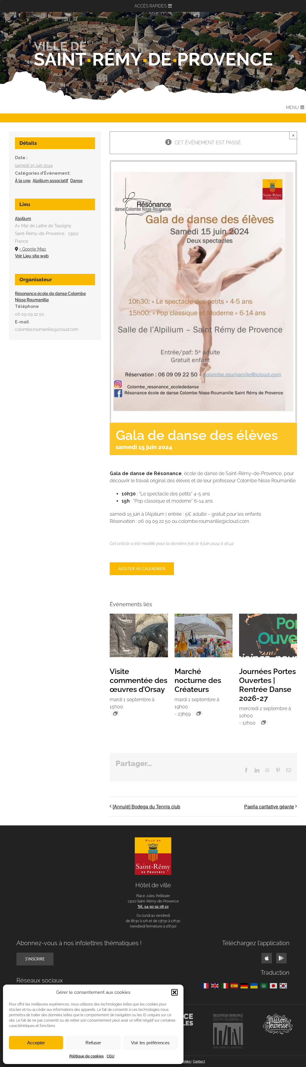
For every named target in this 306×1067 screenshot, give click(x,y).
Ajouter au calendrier (141, 568)
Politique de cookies (86, 1056)
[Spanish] (236, 985)
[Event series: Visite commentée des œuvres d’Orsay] (115, 713)
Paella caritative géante (269, 806)
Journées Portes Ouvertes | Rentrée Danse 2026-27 (267, 685)
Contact (199, 1061)
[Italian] (226, 985)
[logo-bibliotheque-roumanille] (228, 1016)
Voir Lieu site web (32, 256)
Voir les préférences (150, 1042)
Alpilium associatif (50, 180)
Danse (76, 180)
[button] (175, 992)
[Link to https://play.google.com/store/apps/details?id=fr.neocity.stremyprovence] (281, 958)
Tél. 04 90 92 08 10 (153, 907)
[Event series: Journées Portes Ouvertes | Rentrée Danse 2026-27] (263, 722)
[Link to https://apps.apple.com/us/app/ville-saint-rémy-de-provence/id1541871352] (266, 958)
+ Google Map (32, 249)
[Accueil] (153, 54)
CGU (110, 1056)
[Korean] (285, 985)
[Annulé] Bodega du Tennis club (146, 806)
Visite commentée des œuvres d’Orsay (138, 680)
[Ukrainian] (255, 985)
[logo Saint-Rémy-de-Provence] (153, 839)
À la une (22, 180)
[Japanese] (275, 985)
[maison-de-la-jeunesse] (278, 1016)
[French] (206, 985)
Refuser (93, 1042)
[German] (245, 985)
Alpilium (23, 218)
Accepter (36, 1042)
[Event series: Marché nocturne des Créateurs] (199, 713)
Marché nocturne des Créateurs (198, 680)
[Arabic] (265, 985)
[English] (216, 985)
